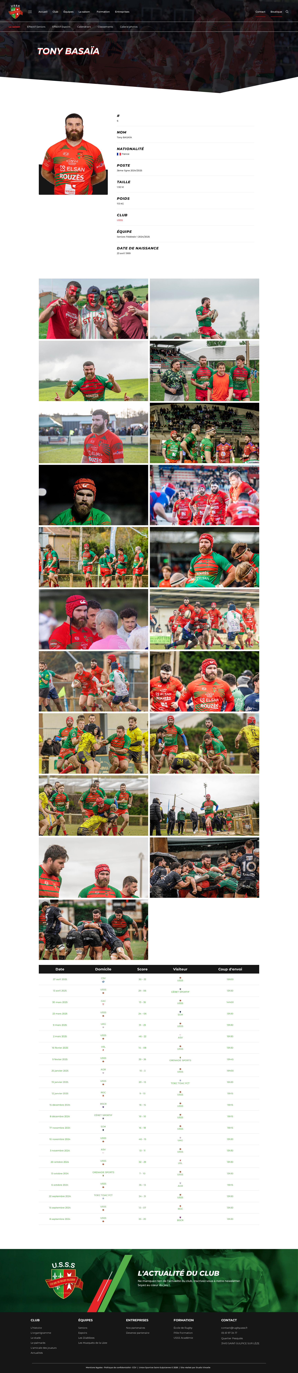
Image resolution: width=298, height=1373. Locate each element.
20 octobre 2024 (60, 1161)
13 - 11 (142, 1150)
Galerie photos (129, 26)
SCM (180, 1014)
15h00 (230, 979)
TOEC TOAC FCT (180, 1083)
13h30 (230, 990)
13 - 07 (142, 1207)
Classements (105, 26)
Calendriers (84, 26)
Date (60, 969)
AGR (103, 1069)
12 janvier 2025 (60, 1093)
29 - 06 (142, 990)
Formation (103, 11)
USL (103, 1046)
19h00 (230, 1070)
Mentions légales (94, 1367)
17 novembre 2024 (59, 1127)
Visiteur (180, 969)
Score (142, 969)
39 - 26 (142, 1059)
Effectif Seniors (36, 26)
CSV (103, 978)
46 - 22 (142, 1036)
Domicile (103, 969)
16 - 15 (142, 1104)
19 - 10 (142, 1116)
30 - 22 (142, 979)
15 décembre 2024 (59, 1104)
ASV (180, 1037)
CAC (103, 1001)
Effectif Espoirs (61, 26)
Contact (260, 11)
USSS (120, 220)
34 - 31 (142, 1196)
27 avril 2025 (60, 979)
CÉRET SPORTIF (180, 991)
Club (55, 11)
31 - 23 (142, 1025)
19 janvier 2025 (60, 1082)
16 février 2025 (60, 1047)
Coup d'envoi (230, 969)
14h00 (230, 1002)
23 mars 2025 (59, 1013)
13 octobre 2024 (60, 1173)
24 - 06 (142, 1013)
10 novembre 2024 (59, 1139)
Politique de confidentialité (117, 1367)
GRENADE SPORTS (180, 1060)
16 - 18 (142, 1127)
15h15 (230, 1093)
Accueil (42, 11)
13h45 (230, 1059)
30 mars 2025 (59, 1002)
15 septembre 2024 (60, 1207)
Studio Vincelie (203, 1367)
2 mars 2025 (60, 1036)
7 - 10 (142, 1173)
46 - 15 (142, 1139)
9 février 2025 (59, 1059)
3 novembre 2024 (60, 1150)
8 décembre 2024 (60, 1116)
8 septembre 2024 (59, 1219)
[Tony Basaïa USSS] (204, 501)
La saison (84, 11)
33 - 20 (142, 1219)
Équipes (68, 11)
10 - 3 (142, 1070)
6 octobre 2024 (59, 1184)
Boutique (276, 11)
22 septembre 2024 (60, 1196)
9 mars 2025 (60, 1025)
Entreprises (122, 11)
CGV (134, 1367)
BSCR (103, 1103)
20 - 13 (142, 1082)
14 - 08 (142, 1047)
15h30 (230, 1036)
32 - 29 (142, 1161)
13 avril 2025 (60, 990)
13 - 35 (142, 1002)
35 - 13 (142, 1184)
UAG (103, 1024)
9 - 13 (142, 1093)
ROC (103, 1092)
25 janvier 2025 (60, 1070)
